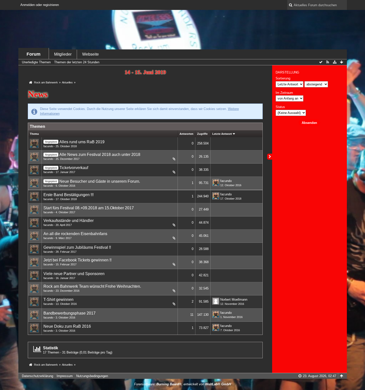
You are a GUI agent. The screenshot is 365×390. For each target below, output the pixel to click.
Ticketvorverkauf (73, 168)
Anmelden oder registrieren (39, 5)
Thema (34, 133)
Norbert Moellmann (233, 299)
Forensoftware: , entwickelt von (182, 384)
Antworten (186, 133)
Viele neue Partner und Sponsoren (74, 274)
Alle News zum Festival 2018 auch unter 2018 (99, 154)
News (38, 94)
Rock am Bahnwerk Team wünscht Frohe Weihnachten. (92, 286)
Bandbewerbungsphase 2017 (69, 313)
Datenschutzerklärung (37, 376)
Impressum (65, 376)
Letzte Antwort (222, 133)
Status (280, 107)
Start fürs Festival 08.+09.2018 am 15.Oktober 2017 (88, 208)
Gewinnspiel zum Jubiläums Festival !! (77, 247)
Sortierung (283, 78)
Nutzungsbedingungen (92, 376)
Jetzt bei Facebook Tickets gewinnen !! (77, 260)
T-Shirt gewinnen (58, 299)
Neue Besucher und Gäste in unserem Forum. (99, 181)
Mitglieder (63, 54)
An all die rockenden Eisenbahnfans (75, 234)
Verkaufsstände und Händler (68, 220)
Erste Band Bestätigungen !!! (68, 195)
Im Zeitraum (284, 93)
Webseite (90, 54)
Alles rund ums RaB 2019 (82, 142)
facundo (48, 146)
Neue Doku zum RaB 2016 (67, 326)
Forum (33, 54)
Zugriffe (202, 133)
